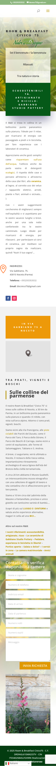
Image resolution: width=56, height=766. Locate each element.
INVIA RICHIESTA (35, 666)
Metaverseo (36, 761)
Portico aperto (13, 546)
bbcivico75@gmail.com (29, 286)
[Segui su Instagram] (14, 298)
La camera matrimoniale (29, 550)
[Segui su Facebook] (8, 298)
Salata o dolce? (31, 546)
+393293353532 (28, 280)
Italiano (13, 763)
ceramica (36, 181)
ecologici (10, 172)
